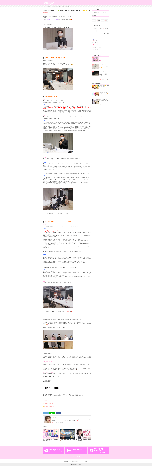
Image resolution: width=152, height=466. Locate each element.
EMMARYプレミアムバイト (98, 25)
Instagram (106, 28)
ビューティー (96, 44)
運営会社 (65, 461)
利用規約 (69, 461)
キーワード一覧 (106, 33)
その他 (95, 51)
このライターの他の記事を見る (58, 422)
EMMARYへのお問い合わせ (83, 461)
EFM (106, 20)
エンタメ (96, 49)
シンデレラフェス (97, 47)
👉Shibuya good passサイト (49, 406)
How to (101, 28)
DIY (102, 20)
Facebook (95, 28)
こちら (65, 213)
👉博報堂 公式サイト (47, 400)
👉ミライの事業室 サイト (48, 403)
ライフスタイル (53, 6)
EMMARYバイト (96, 23)
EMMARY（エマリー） (46, 6)
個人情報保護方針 (75, 461)
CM (99, 20)
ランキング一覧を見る (105, 79)
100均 (95, 20)
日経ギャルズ (96, 40)
